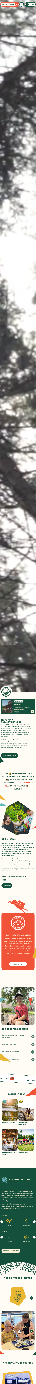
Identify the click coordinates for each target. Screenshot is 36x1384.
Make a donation (8, 4)
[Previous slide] (1, 1221)
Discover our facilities (11, 1251)
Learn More (7, 885)
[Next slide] (34, 1237)
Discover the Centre (10, 755)
